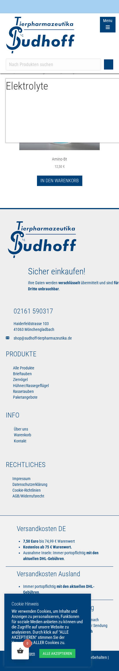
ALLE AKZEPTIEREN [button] (57, 653)
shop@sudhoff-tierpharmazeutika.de (43, 338)
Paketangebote (25, 397)
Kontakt (19, 441)
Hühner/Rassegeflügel (31, 385)
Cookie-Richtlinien (26, 490)
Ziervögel (20, 379)
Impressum (21, 478)
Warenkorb (22, 435)
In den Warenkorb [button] (59, 180)
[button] (108, 64)
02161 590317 (33, 311)
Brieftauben (22, 373)
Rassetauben (23, 391)
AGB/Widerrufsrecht (28, 496)
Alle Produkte (23, 368)
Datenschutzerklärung (29, 484)
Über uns (20, 429)
